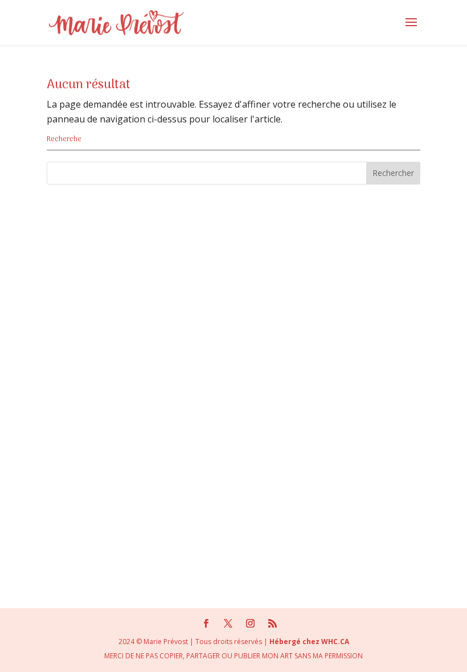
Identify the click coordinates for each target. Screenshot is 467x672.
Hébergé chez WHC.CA (309, 641)
